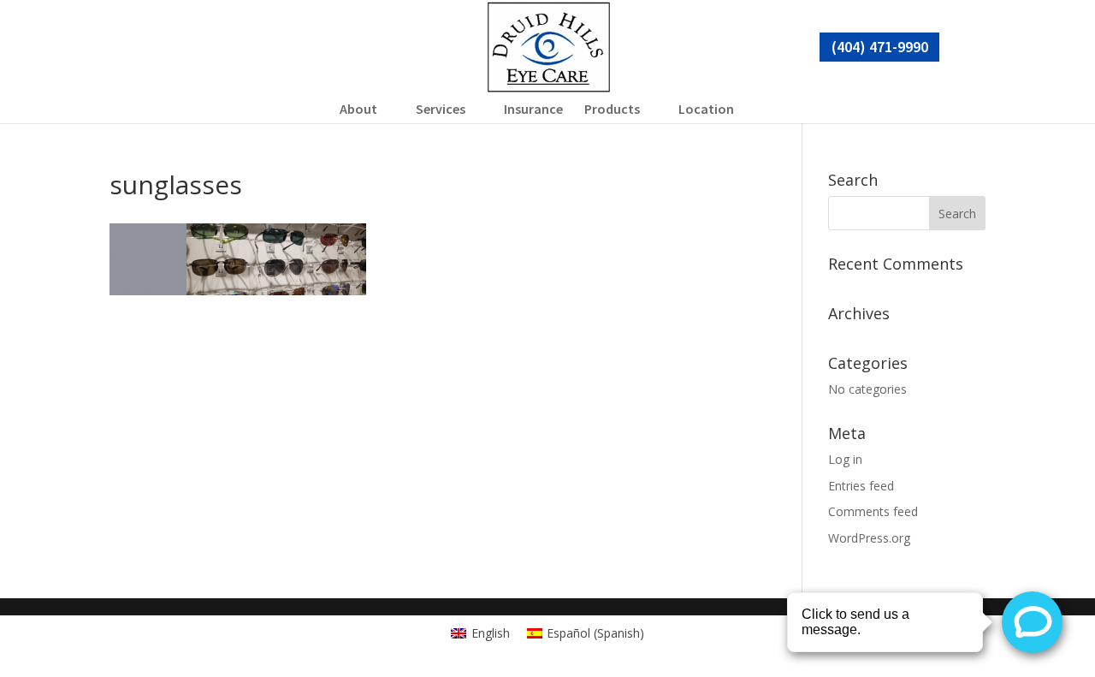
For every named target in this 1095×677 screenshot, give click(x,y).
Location (706, 108)
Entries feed (861, 486)
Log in (845, 459)
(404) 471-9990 (880, 46)
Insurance (533, 108)
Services (440, 108)
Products (612, 108)
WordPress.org (869, 538)
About (358, 108)
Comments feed (873, 511)
